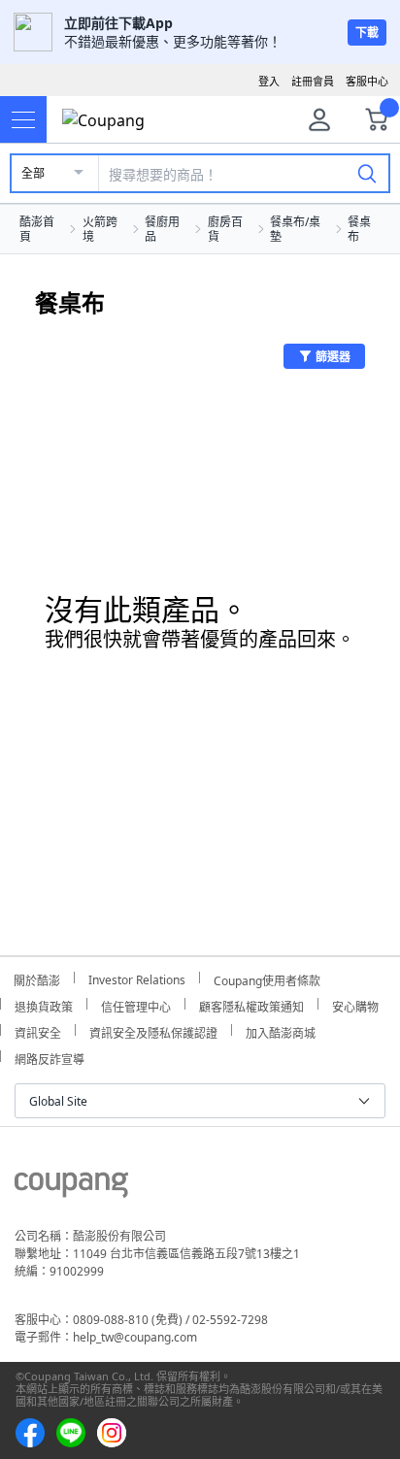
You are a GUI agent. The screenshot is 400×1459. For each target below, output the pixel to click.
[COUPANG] (71, 1188)
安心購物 (355, 1004)
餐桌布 (359, 229)
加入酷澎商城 (281, 1030)
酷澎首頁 (36, 229)
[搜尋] (367, 172)
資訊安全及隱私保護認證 (153, 1030)
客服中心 (367, 81)
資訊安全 (38, 1030)
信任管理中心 (136, 1004)
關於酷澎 (37, 978)
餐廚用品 (162, 229)
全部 (33, 173)
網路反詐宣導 (49, 1056)
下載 (367, 32)
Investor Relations (136, 977)
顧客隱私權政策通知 (251, 1004)
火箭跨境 (100, 229)
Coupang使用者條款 (267, 978)
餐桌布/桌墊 (295, 229)
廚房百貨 (225, 229)
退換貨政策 (44, 1004)
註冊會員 (312, 81)
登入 (269, 81)
